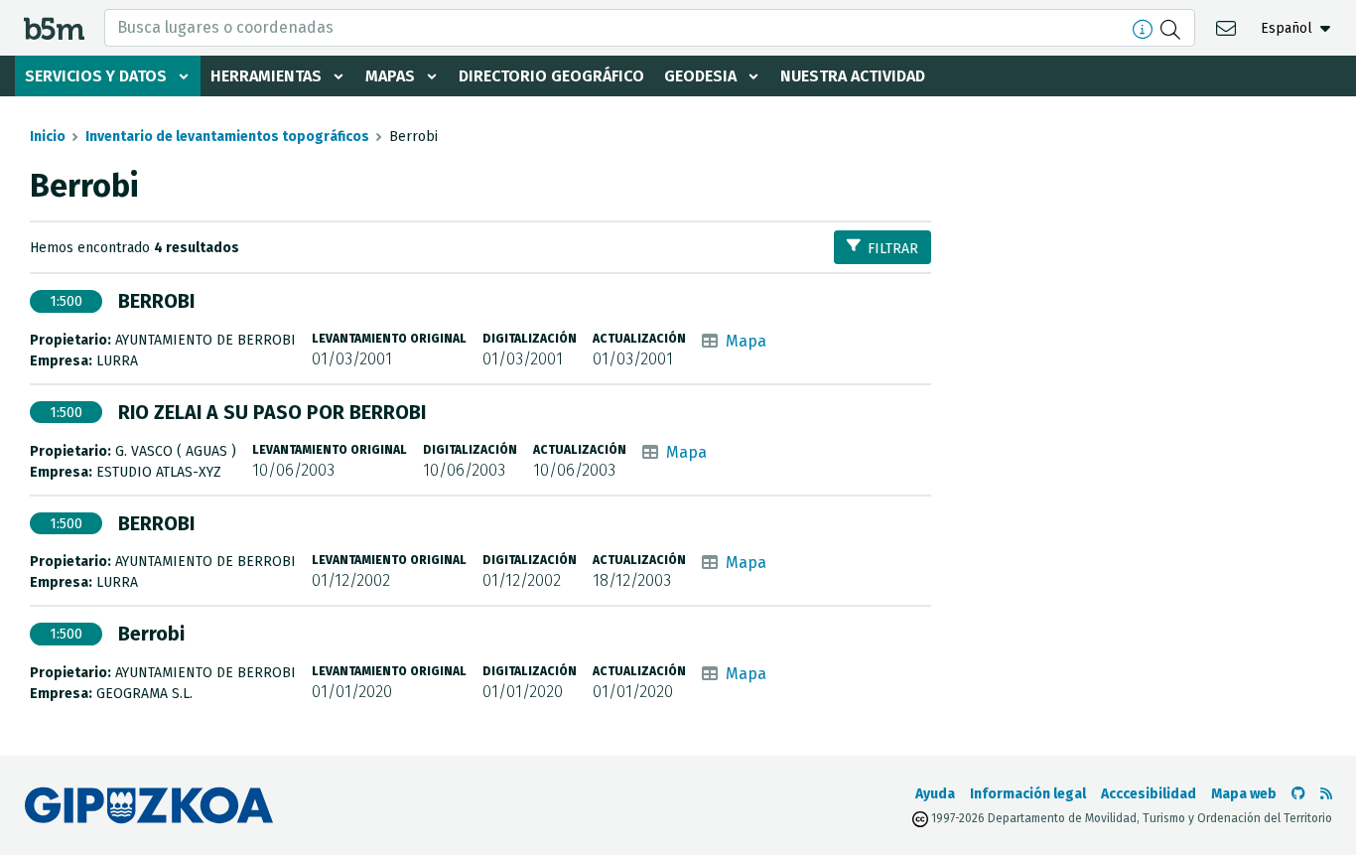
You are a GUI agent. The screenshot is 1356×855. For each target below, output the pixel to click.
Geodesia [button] (700, 76)
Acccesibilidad (1148, 793)
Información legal (1028, 793)
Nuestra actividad (852, 76)
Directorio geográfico (551, 76)
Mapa (746, 341)
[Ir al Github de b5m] (1298, 793)
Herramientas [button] (266, 76)
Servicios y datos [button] (96, 76)
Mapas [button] (390, 76)
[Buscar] (1172, 28)
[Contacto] (1228, 27)
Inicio (48, 136)
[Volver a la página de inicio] (54, 27)
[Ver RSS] (1326, 793)
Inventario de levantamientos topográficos (227, 136)
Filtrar (893, 248)
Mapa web (1244, 793)
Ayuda (935, 793)
